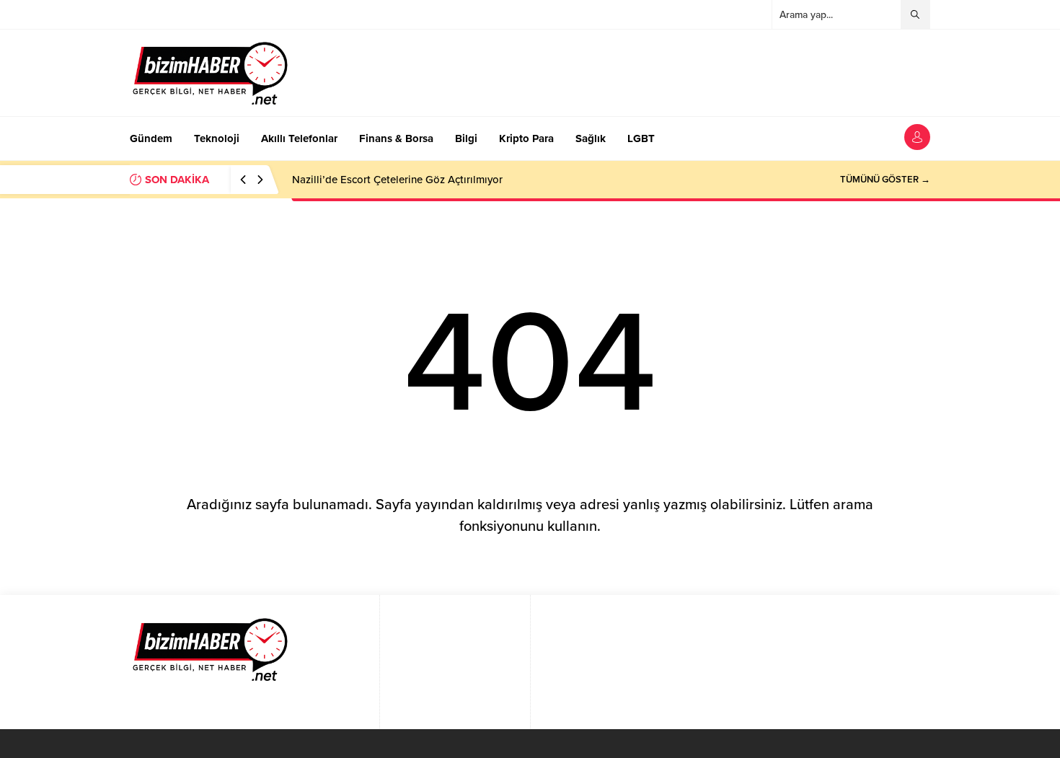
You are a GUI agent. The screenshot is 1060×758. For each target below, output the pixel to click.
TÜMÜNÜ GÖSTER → (885, 179)
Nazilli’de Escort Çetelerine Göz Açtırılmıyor (397, 179)
